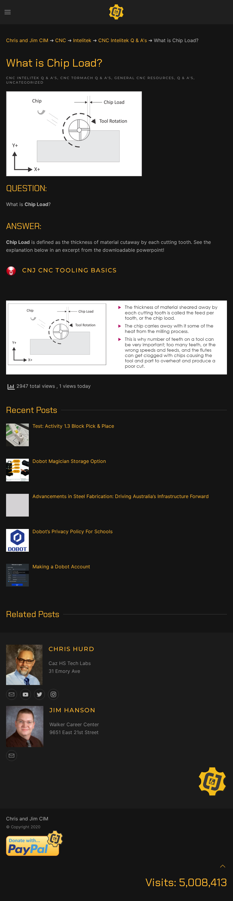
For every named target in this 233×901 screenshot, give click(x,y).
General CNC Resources (144, 78)
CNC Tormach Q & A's (85, 78)
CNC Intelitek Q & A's (31, 78)
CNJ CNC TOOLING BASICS (69, 270)
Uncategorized (25, 82)
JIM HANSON (72, 710)
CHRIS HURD (72, 649)
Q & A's (185, 78)
